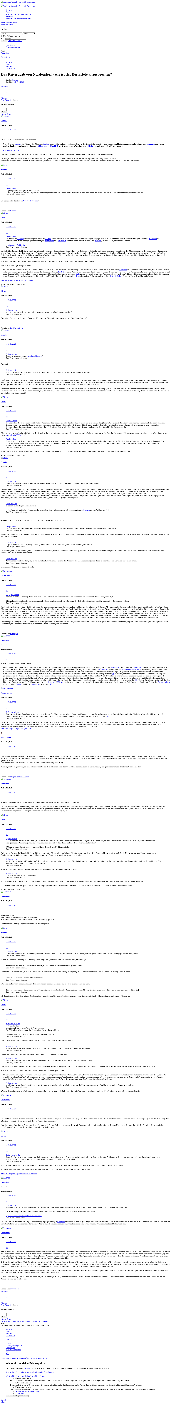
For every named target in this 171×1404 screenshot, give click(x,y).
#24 (7, 306)
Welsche (90, 146)
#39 (7, 1201)
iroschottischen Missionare (131, 670)
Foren (8, 12)
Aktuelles (9, 16)
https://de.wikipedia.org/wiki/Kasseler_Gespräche (19, 1174)
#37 (7, 1115)
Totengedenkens (164, 682)
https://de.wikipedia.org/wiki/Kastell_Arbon (17, 280)
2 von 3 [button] (15, 100)
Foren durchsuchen (24, 14)
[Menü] (2, 4)
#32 (7, 798)
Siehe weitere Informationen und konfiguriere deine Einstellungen (30, 1372)
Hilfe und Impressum (13, 1350)
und (19, 777)
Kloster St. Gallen (115, 276)
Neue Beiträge (11, 14)
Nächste (4, 98)
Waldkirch (54, 146)
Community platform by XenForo (24, 1358)
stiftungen (35, 684)
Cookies (9, 1340)
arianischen (115, 667)
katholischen (103, 670)
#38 (7, 1151)
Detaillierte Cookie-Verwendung (27, 1391)
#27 (7, 477)
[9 (108, 716)
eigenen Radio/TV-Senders (15, 435)
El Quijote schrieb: (12, 595)
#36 (7, 1020)
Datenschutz (10, 1348)
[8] (113, 674)
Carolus (15, 80)
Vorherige (4, 86)
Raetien (46, 144)
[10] (50, 684)
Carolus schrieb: (11, 189)
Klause (77, 276)
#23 (7, 233)
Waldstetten (41, 146)
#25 (7, 350)
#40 (7, 1248)
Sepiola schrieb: (11, 310)
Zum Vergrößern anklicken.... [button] (16, 195)
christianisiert (137, 667)
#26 (7, 417)
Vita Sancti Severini (30, 201)
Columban (123, 270)
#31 (7, 752)
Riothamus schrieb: (13, 1024)
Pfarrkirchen (49, 682)
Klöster (60, 682)
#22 (7, 185)
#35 (7, 948)
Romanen (151, 144)
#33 (7, 835)
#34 (7, 911)
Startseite (9, 10)
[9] (136, 680)
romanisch (61, 1222)
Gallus (77, 274)
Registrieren (5, 57)
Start (7, 1352)
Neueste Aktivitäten (24, 18)
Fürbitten (19, 684)
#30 (7, 708)
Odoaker (18, 144)
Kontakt (9, 1343)
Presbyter (61, 272)
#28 (7, 591)
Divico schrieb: (11, 370)
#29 (7, 659)
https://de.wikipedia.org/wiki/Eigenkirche (16, 729)
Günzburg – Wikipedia (11, 150)
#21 (7, 136)
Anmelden (5, 53)
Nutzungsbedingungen (14, 1346)
